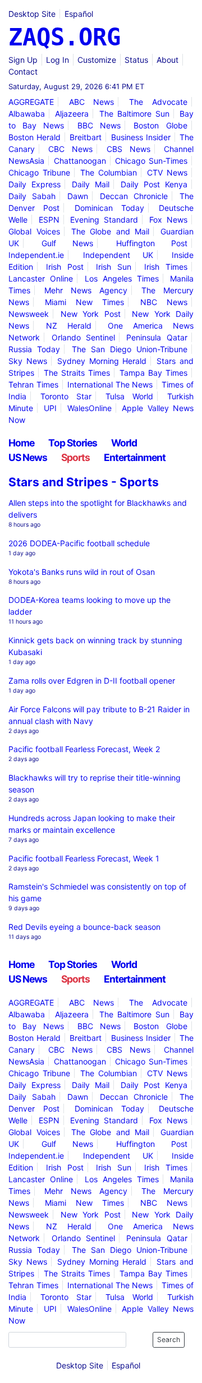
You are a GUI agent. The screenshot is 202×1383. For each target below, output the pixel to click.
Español (79, 14)
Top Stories (72, 443)
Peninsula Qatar (156, 337)
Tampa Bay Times (153, 372)
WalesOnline (89, 408)
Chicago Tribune (39, 172)
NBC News (163, 302)
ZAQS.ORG (64, 37)
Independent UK (118, 255)
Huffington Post (151, 243)
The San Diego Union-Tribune (129, 349)
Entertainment (135, 457)
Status (136, 59)
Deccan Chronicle (134, 196)
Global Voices (34, 231)
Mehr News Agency (85, 290)
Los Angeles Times (122, 278)
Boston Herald (34, 137)
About (167, 59)
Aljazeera (72, 113)
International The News (110, 384)
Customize (96, 59)
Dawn (77, 196)
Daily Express (34, 184)
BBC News (99, 125)
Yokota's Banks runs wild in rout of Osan (81, 572)
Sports (75, 457)
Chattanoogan (80, 160)
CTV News (167, 172)
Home (21, 443)
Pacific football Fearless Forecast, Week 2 (84, 749)
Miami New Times (84, 302)
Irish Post (65, 266)
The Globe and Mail (110, 231)
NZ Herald (68, 325)
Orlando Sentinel (83, 337)
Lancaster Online (40, 278)
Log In (57, 59)
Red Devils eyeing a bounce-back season (84, 927)
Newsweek (28, 314)
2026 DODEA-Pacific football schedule (79, 543)
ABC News (91, 102)
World (124, 443)
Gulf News (67, 243)
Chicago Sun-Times (151, 160)
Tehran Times (33, 384)
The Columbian (108, 172)
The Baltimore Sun (134, 113)
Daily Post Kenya (154, 184)
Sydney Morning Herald (101, 361)
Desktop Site (32, 14)
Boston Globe (160, 125)
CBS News (128, 149)
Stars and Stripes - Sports (83, 482)
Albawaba (26, 113)
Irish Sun (113, 266)
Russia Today (34, 349)
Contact (23, 71)
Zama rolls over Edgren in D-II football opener (91, 680)
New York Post (91, 314)
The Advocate (158, 102)
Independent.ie (36, 255)
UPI (50, 408)
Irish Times (165, 266)
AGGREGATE (31, 102)
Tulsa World (129, 396)
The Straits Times (77, 372)
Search (168, 1339)
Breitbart (86, 137)
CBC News (70, 149)
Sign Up (23, 59)
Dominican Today (109, 208)
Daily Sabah (32, 196)
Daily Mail (90, 184)
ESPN (49, 219)
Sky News (27, 361)
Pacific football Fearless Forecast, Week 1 (83, 858)
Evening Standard (104, 219)
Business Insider (141, 137)
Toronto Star (65, 396)
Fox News (168, 219)
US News (27, 457)
